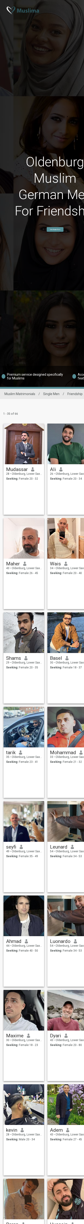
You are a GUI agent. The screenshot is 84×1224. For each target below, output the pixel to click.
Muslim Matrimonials (19, 394)
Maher (13, 564)
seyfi (11, 847)
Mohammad (63, 752)
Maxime (15, 1035)
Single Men (51, 394)
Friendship (75, 394)
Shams (13, 658)
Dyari (55, 1035)
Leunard (58, 847)
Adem (56, 1130)
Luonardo (60, 941)
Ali (53, 469)
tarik (11, 752)
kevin (11, 1130)
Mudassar (17, 469)
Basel (56, 658)
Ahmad (13, 941)
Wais (55, 564)
